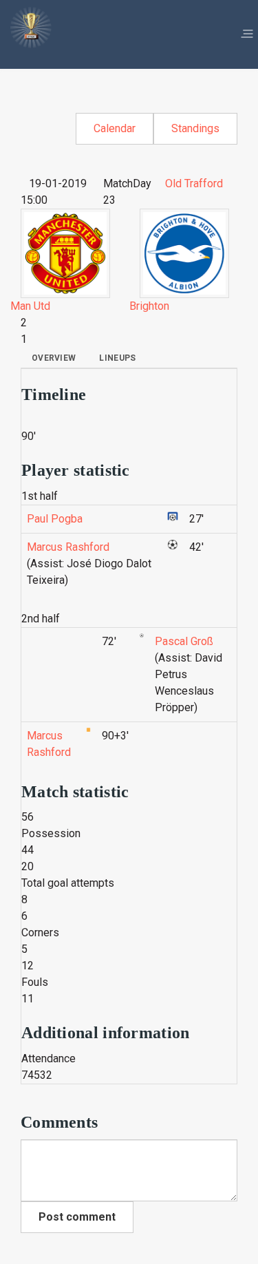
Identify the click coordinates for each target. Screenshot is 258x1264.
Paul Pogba (55, 518)
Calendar (115, 128)
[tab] (54, 358)
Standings (195, 128)
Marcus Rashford (68, 547)
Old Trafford (194, 183)
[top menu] (247, 34)
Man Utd (30, 306)
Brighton (149, 306)
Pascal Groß (184, 641)
